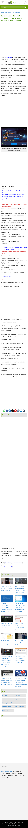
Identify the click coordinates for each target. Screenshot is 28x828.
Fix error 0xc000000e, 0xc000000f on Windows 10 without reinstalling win (6, 607)
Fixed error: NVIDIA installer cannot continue (6, 625)
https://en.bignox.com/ (7, 276)
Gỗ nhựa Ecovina (6, 706)
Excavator (5, 824)
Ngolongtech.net (19, 703)
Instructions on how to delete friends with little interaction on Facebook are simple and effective (21, 682)
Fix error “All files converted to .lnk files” (19, 643)
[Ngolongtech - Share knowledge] (14, 2)
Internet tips (22, 824)
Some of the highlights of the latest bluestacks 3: (13, 191)
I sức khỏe (17, 695)
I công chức (5, 710)
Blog (9, 12)
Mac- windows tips (19, 706)
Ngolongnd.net (18, 699)
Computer (20, 822)
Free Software (16, 12)
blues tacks (8, 562)
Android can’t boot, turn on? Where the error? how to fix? (6, 588)
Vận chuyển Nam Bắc (7, 703)
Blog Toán (4, 695)
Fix (3, 200)
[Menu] (2, 2)
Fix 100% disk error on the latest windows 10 (6, 643)
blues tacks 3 (8, 57)
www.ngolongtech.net (7, 771)
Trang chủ (4, 12)
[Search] (25, 2)
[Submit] (25, 7)
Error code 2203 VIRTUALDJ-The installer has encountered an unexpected (20, 607)
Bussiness (12, 822)
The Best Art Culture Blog (8, 699)
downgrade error (17, 562)
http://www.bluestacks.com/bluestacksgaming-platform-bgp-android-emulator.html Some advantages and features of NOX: (13, 196)
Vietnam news (12, 825)
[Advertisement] (14, 42)
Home (6, 822)
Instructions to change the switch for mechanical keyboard (21, 553)
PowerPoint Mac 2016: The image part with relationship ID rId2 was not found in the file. (7, 553)
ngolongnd (17, 22)
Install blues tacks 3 (7, 566)
